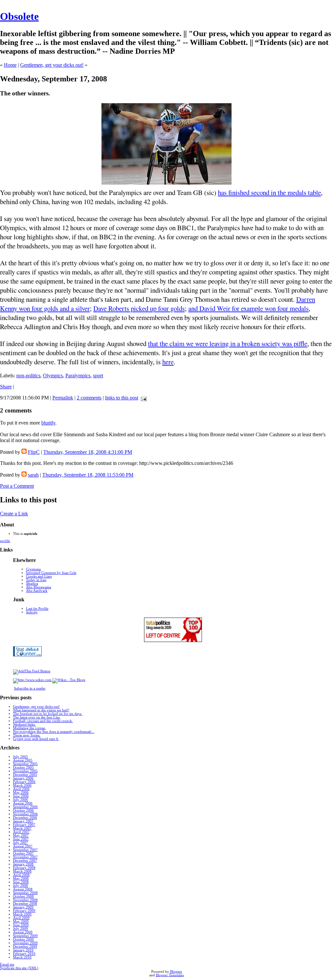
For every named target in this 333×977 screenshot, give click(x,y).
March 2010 (22, 957)
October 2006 (23, 810)
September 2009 (25, 936)
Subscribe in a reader (30, 688)
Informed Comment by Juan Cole (51, 573)
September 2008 (25, 893)
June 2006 (21, 796)
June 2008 (21, 882)
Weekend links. (24, 724)
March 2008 (22, 871)
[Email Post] (142, 397)
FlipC (34, 452)
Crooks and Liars (39, 576)
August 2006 (23, 803)
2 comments (89, 397)
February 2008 (24, 868)
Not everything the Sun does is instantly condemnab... (53, 731)
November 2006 (25, 814)
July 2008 (20, 885)
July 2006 (20, 800)
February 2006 (24, 782)
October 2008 (23, 896)
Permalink (62, 397)
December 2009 (25, 946)
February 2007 (24, 825)
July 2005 (20, 757)
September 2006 (25, 807)
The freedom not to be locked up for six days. (47, 714)
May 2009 (21, 921)
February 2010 (24, 954)
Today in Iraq (36, 580)
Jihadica (32, 583)
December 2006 (25, 817)
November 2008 (25, 900)
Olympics (53, 375)
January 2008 (23, 864)
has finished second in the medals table (269, 192)
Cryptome (33, 569)
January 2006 (23, 778)
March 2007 (22, 828)
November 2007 (25, 857)
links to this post (121, 397)
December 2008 (25, 903)
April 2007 (21, 832)
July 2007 (20, 842)
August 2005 (23, 760)
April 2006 (21, 789)
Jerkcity (32, 612)
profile (5, 541)
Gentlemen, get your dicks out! (52, 65)
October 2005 (23, 767)
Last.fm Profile (37, 608)
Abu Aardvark (36, 591)
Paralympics (77, 375)
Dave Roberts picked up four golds (139, 308)
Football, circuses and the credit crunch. (43, 721)
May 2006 (21, 792)
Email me (7, 964)
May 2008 (21, 878)
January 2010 (23, 950)
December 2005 (25, 774)
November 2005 (25, 771)
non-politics (28, 375)
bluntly (48, 423)
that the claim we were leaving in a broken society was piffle (227, 343)
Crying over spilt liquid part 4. (36, 739)
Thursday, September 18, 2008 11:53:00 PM (87, 475)
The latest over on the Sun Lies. (36, 717)
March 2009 (22, 914)
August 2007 (23, 846)
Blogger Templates (170, 975)
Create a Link (14, 513)
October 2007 (23, 853)
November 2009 (25, 943)
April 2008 (21, 875)
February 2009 (24, 911)
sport (98, 375)
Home (10, 65)
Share (6, 386)
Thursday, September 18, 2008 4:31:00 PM (87, 452)
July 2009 (20, 928)
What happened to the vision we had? (41, 710)
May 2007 (21, 835)
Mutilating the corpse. (29, 728)
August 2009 (23, 932)
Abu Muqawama (38, 587)
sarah (33, 475)
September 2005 (25, 764)
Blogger (176, 971)
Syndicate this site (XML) (19, 968)
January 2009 (23, 907)
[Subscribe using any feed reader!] (31, 671)
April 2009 (21, 918)
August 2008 (23, 889)
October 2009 (23, 939)
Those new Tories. (26, 735)
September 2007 (25, 850)
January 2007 (23, 821)
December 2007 (25, 860)
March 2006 (22, 785)
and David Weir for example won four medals (248, 308)
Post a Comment (17, 486)
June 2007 (21, 839)
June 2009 (21, 925)
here (168, 361)
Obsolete (19, 16)
